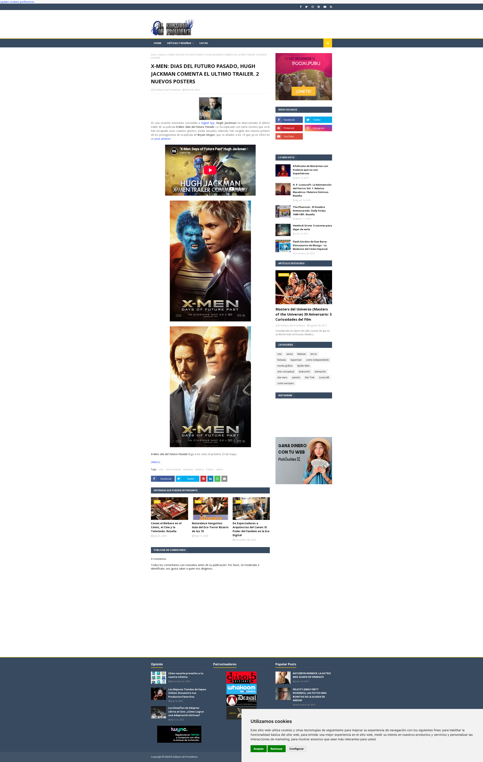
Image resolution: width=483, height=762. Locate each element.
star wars (282, 377)
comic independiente (317, 359)
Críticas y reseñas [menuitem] (179, 43)
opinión (296, 377)
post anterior (163, 139)
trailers (210, 469)
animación (320, 371)
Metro (155, 462)
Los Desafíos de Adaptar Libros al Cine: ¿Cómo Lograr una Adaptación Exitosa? (186, 711)
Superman (296, 359)
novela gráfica (284, 365)
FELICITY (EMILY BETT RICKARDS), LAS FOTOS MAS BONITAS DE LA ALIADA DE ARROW (310, 695)
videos (162, 54)
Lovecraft (324, 377)
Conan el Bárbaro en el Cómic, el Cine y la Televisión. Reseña (166, 527)
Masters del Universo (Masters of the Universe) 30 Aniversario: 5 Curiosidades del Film (303, 314)
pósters (199, 469)
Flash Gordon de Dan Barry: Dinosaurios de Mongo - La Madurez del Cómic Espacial (310, 245)
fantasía (281, 359)
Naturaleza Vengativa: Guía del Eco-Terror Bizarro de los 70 (210, 527)
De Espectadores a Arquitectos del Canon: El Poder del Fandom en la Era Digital (251, 529)
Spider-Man (303, 365)
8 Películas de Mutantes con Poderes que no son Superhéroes (310, 169)
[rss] (330, 7)
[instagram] (313, 7)
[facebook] (300, 7)
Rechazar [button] (277, 748)
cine (161, 469)
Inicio (154, 54)
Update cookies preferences (17, 2)
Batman (302, 354)
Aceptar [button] (259, 748)
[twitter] (306, 7)
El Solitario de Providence (167, 89)
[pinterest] (319, 7)
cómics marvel (173, 469)
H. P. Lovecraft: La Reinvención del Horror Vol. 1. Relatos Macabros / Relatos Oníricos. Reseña (312, 190)
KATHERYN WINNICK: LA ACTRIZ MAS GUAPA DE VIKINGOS (312, 675)
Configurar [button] (296, 748)
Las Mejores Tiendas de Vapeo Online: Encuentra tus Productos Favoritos (187, 693)
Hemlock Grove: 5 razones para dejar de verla (312, 227)
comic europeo (285, 383)
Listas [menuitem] (203, 43)
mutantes (188, 469)
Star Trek (309, 377)
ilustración (304, 371)
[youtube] (325, 7)
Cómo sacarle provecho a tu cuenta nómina (185, 675)
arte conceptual (285, 371)
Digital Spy (207, 123)
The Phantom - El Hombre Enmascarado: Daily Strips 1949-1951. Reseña (309, 210)
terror (314, 354)
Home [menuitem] (157, 43)
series (289, 354)
